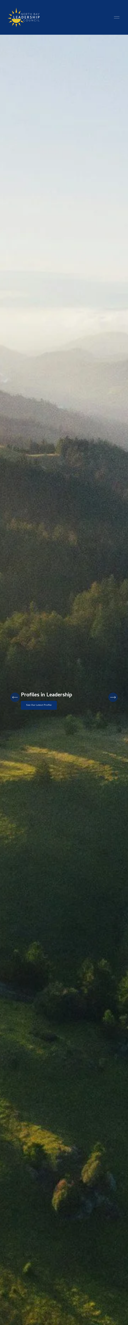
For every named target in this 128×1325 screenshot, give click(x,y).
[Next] (113, 697)
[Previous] (15, 697)
